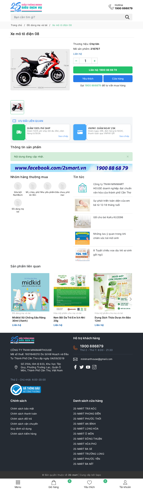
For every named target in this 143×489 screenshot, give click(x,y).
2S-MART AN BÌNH (84, 423)
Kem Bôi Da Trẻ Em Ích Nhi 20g (69, 319)
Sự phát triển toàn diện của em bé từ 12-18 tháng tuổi (111, 202)
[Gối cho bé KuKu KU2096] (82, 221)
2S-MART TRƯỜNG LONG (88, 453)
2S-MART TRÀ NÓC (84, 408)
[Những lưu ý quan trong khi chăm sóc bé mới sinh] (82, 238)
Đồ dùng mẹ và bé (21, 313)
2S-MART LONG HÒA (85, 428)
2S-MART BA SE (82, 448)
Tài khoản (125, 487)
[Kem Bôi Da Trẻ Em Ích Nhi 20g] (71, 292)
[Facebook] (75, 367)
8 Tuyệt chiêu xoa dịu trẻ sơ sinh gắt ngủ (112, 252)
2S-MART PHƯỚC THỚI (87, 418)
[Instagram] (94, 367)
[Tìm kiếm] (127, 17)
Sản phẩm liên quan (25, 266)
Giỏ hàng (59, 484)
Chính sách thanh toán (23, 413)
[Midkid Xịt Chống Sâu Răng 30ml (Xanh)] (30, 292)
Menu (18, 487)
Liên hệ (77, 53)
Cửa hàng (118, 78)
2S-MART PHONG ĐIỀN (87, 413)
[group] (40, 70)
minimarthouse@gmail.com (96, 359)
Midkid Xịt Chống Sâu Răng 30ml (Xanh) (29, 319)
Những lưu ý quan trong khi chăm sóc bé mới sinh (109, 235)
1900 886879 (124, 6)
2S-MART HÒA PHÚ (84, 443)
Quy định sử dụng (21, 428)
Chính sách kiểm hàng (23, 433)
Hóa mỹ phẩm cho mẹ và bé (68, 313)
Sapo (98, 474)
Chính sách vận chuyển (24, 423)
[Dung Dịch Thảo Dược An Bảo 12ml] (113, 292)
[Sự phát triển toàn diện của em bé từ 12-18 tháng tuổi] (82, 205)
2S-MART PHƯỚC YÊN (86, 458)
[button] (130, 299)
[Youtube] (88, 367)
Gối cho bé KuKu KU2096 (108, 217)
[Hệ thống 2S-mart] (26, 7)
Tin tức (78, 177)
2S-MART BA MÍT (83, 463)
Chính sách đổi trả (21, 418)
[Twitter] (82, 367)
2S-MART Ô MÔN (83, 433)
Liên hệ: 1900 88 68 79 (103, 69)
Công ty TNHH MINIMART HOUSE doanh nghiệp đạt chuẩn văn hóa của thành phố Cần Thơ (112, 188)
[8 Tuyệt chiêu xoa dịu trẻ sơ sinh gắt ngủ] (82, 254)
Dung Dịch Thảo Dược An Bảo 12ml (113, 319)
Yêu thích (95, 484)
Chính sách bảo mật (22, 408)
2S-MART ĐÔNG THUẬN (87, 438)
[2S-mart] (71, 167)
